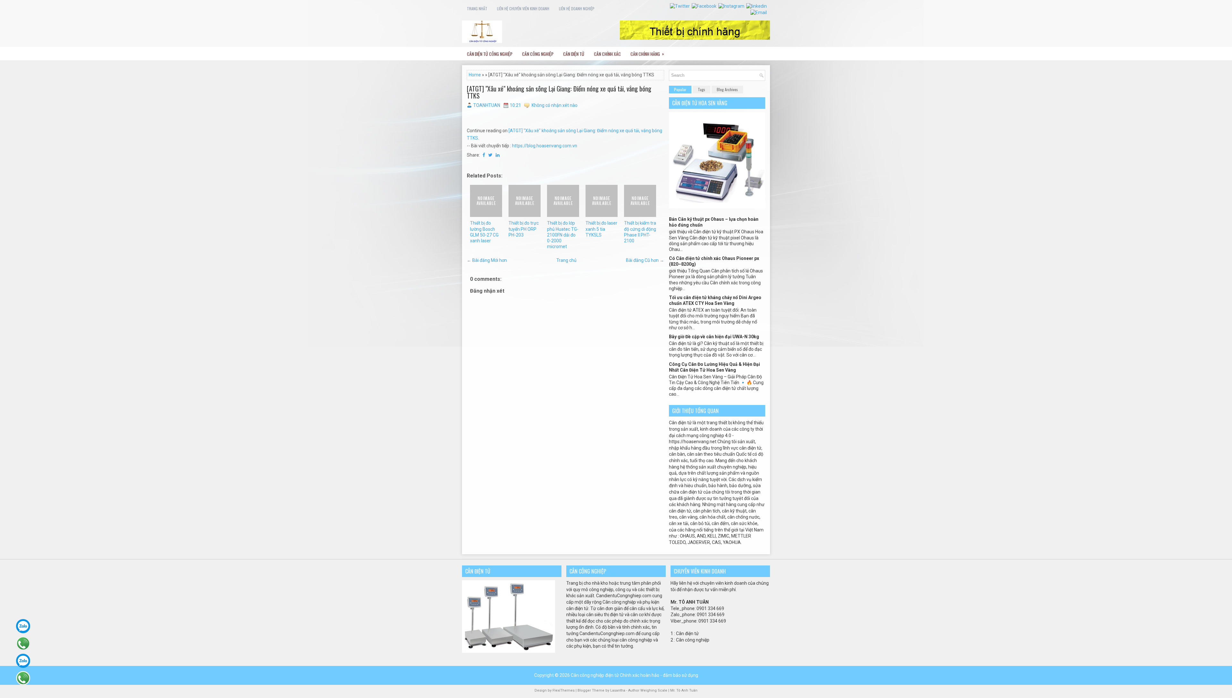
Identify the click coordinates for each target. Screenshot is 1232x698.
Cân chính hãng (647, 53)
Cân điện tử (573, 53)
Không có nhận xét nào (555, 105)
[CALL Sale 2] (23, 678)
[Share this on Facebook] (484, 155)
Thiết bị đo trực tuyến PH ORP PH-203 (524, 228)
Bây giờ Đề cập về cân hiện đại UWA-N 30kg (714, 336)
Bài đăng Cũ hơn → (645, 260)
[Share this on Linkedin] (497, 155)
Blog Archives (727, 89)
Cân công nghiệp (537, 53)
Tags (701, 89)
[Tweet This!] (490, 155)
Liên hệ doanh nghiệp (577, 8)
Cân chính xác (607, 53)
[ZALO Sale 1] (23, 626)
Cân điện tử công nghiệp (489, 53)
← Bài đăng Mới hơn (487, 260)
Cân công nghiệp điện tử (595, 675)
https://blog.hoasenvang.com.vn (544, 145)
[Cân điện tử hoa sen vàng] (717, 206)
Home (475, 74)
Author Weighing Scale (648, 690)
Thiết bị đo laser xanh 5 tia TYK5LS (601, 228)
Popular (680, 89)
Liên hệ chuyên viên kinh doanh (523, 8)
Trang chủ (566, 260)
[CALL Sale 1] (23, 643)
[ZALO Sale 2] (23, 661)
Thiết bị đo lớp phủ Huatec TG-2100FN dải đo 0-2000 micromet (562, 234)
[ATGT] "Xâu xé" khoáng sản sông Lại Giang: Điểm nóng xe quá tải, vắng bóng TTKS (559, 92)
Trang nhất (477, 8)
